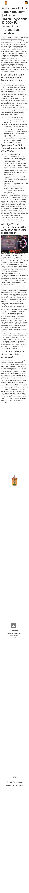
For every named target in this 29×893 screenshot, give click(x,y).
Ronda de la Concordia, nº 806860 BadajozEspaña (14, 635)
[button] (26, 2)
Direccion (14, 630)
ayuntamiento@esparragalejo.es (14, 785)
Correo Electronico (14, 782)
